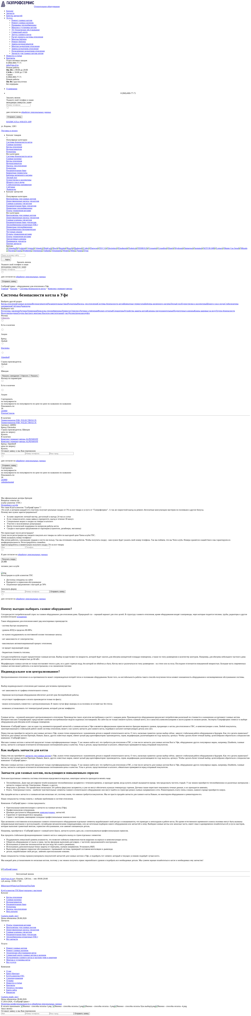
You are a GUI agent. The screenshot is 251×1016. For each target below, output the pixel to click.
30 (4, 411)
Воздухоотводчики (9, 313)
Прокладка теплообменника (49, 311)
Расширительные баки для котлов (21, 934)
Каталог (9, 11)
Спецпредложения (14, 978)
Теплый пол (176, 304)
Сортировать (7, 399)
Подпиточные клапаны (183, 311)
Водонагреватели (40, 304)
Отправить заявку (14, 117)
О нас (8, 971)
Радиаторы (72, 304)
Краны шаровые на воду (205, 311)
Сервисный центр (20, 32)
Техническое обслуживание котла (21, 953)
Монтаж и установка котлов (24, 27)
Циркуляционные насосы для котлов (22, 930)
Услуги (9, 18)
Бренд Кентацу (13, 973)
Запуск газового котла (21, 34)
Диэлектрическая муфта (79, 313)
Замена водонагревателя (22, 44)
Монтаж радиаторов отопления (25, 46)
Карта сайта (11, 990)
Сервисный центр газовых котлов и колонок (26, 955)
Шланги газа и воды (215, 304)
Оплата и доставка (14, 988)
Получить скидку (9, 559)
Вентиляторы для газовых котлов (21, 927)
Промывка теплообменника (24, 25)
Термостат (66, 311)
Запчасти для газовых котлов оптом (27, 53)
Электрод (75, 311)
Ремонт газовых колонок (23, 23)
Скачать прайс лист (9, 916)
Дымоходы (25, 306)
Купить (4, 434)
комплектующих (47, 812)
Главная (4, 288)
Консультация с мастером (30, 890)
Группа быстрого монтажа (30, 313)
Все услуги (11, 962)
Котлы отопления (9, 304)
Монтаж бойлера (19, 39)
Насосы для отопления (87, 304)
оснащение (22, 617)
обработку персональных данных (36, 112)
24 (2, 411)
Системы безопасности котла (33, 288)
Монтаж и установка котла (18, 960)
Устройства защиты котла (135, 311)
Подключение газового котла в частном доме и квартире (31, 957)
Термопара (32, 311)
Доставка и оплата (9, 131)
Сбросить (5, 318)
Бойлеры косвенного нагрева (158, 304)
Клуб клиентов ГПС (10, 890)
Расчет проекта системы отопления (27, 37)
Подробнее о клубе (9, 505)
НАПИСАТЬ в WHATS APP (19, 122)
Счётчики (16, 306)
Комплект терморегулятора (60, 288)
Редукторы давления (10, 311)
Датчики (23, 311)
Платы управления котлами (18, 925)
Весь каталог (12, 911)
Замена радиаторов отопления (25, 49)
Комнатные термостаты (134, 304)
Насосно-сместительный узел (55, 313)
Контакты (10, 58)
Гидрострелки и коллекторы (193, 304)
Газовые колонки (24, 304)
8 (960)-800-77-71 (8, 262)
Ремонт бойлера (19, 41)
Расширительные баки (58, 304)
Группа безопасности (225, 311)
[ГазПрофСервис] (9, 869)
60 (6, 411)
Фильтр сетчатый (105, 311)
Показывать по (7, 406)
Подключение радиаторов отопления (28, 51)
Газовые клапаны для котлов (19, 932)
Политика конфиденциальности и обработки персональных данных (31, 1004)
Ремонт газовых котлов (22, 20)
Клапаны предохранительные (160, 311)
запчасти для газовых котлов (38, 756)
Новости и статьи (14, 56)
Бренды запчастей (14, 16)
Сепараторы (118, 311)
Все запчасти (12, 939)
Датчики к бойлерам (88, 311)
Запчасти (10, 13)
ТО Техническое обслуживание (26, 30)
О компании (11, 89)
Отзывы (9, 980)
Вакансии (10, 992)
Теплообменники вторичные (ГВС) (22, 937)
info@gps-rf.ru (12, 65)
